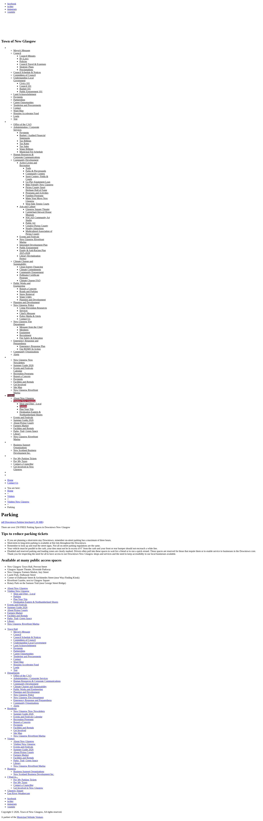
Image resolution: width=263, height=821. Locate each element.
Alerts (16, 705)
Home (10, 480)
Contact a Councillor (23, 785)
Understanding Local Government (29, 642)
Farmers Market (15, 613)
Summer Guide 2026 (17, 607)
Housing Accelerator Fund (26, 664)
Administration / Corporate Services (30, 678)
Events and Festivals (17, 604)
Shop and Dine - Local (24, 593)
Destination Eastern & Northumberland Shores (35, 602)
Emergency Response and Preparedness (32, 700)
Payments (18, 648)
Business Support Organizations (28, 771)
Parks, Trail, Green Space (19, 618)
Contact (17, 659)
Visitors (11, 496)
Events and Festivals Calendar (27, 716)
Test (15, 670)
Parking (17, 596)
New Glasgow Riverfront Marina (23, 624)
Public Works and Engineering (28, 689)
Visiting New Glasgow (18, 501)
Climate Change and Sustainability (30, 686)
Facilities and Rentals (17, 615)
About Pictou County (17, 610)
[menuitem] (12, 47)
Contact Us (12, 483)
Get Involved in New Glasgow (28, 788)
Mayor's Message (21, 632)
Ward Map (18, 662)
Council (17, 634)
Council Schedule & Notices (27, 637)
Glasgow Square (15, 790)
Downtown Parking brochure (22, 522)
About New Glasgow (17, 588)
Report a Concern (21, 722)
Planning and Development (26, 692)
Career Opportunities (23, 653)
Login (16, 667)
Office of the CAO (22, 675)
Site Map (17, 733)
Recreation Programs (23, 719)
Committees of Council (24, 640)
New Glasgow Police (23, 694)
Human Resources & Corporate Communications (37, 681)
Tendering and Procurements (27, 656)
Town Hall (12, 629)
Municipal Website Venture (30, 817)
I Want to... (12, 777)
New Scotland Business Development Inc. (33, 774)
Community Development (25, 684)
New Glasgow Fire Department (28, 697)
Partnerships (19, 651)
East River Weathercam (18, 793)
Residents (12, 708)
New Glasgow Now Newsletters (29, 711)
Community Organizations (26, 703)
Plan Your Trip (20, 599)
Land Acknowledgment (24, 645)
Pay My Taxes (20, 782)
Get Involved (19, 730)
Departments (13, 673)
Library (10, 621)
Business (11, 768)
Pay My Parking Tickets (25, 779)
